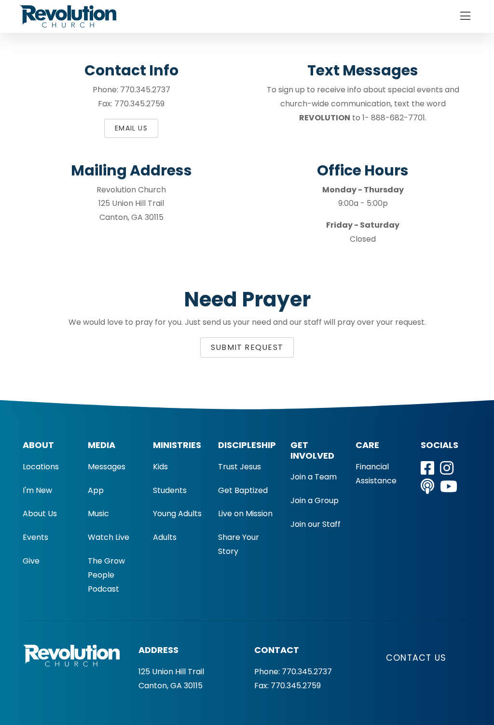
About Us (40, 513)
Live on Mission (245, 513)
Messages (106, 466)
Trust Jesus (239, 466)
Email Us (131, 128)
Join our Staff (315, 524)
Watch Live (108, 537)
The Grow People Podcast (106, 574)
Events (35, 537)
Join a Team (313, 476)
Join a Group (314, 500)
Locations (41, 466)
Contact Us (416, 658)
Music (98, 513)
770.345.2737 (307, 671)
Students (170, 490)
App (96, 490)
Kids (160, 466)
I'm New (37, 490)
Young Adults (177, 513)
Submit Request (247, 347)
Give (31, 560)
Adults (165, 537)
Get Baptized (243, 490)
